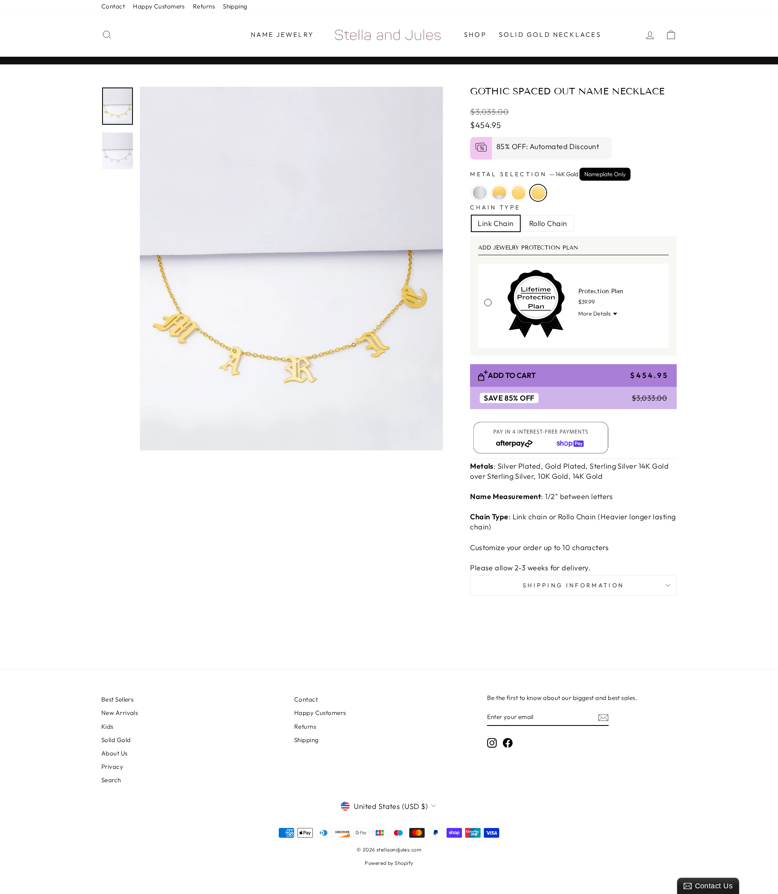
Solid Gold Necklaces (550, 34)
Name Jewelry (282, 34)
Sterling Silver (480, 193)
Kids (107, 726)
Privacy (112, 766)
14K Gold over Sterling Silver (499, 193)
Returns (204, 6)
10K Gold (519, 193)
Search (111, 780)
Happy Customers (159, 6)
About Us (114, 753)
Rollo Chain (548, 223)
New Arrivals (119, 713)
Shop (475, 34)
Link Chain (496, 223)
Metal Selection (548, 174)
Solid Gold (116, 740)
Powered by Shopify (389, 863)
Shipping (235, 6)
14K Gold (538, 193)
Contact (113, 6)
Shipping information (573, 585)
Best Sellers (117, 699)
